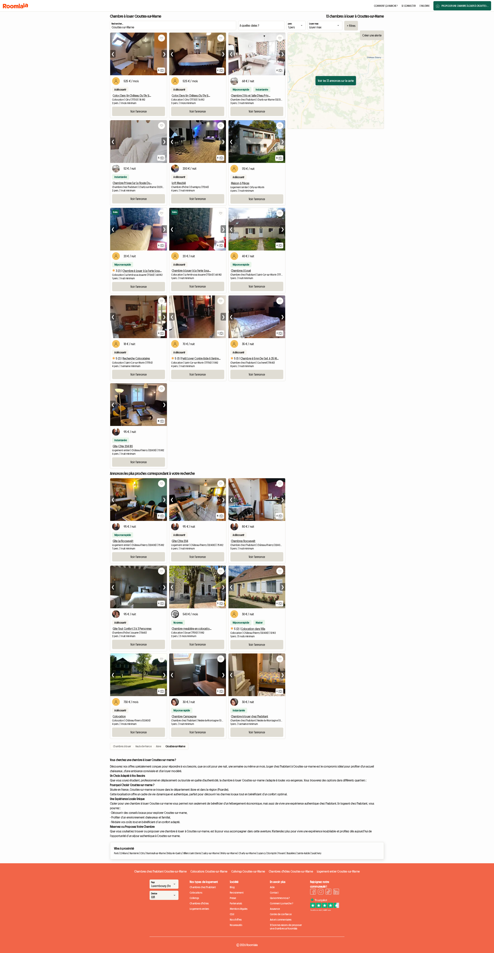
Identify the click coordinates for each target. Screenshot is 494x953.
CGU (232, 914)
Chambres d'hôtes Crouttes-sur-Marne (291, 871)
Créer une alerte (371, 35)
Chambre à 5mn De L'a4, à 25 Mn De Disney (265, 358)
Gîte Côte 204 (180, 541)
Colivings (194, 898)
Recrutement (237, 892)
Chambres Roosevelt (243, 541)
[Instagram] (321, 892)
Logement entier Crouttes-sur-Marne (338, 871)
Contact (274, 892)
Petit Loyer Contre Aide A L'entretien (202, 358)
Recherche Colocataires (136, 358)
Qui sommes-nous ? (280, 898)
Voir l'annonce (138, 111)
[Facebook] (313, 892)
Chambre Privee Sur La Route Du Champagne (139, 183)
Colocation (119, 716)
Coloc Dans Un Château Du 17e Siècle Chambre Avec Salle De (147, 95)
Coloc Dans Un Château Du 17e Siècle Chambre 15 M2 (202, 95)
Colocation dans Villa (253, 628)
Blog (232, 887)
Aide (272, 887)
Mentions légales (238, 908)
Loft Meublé (179, 183)
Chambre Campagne (184, 716)
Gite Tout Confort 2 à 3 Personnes (132, 628)
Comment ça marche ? (281, 903)
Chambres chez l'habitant (203, 887)
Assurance (275, 908)
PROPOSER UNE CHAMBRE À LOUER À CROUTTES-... (465, 5)
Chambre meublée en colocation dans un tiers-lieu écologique (209, 628)
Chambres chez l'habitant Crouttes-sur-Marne (160, 871)
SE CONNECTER (409, 5)
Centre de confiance (281, 914)
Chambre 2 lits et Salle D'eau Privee (251, 95)
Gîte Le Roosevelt (123, 541)
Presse (233, 898)
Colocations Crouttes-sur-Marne (209, 871)
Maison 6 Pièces (240, 183)
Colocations (196, 892)
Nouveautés (236, 925)
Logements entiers (199, 908)
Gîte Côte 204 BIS (123, 446)
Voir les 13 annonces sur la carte (336, 80)
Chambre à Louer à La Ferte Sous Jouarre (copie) (150, 270)
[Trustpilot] (324, 910)
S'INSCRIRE (425, 5)
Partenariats (236, 903)
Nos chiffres (236, 919)
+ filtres (351, 25)
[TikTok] (328, 892)
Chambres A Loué (241, 270)
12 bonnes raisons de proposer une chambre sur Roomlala (286, 927)
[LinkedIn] (336, 892)
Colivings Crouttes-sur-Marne (248, 871)
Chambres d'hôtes (199, 903)
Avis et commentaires (281, 919)
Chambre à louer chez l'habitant (249, 716)
